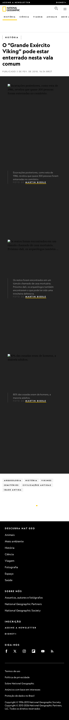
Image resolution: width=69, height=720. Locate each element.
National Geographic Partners (23, 604)
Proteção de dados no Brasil (19, 695)
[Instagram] (25, 652)
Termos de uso (12, 671)
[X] (16, 652)
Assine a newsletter (16, 2)
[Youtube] (44, 652)
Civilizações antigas (37, 485)
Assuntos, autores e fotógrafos (24, 597)
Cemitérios (11, 485)
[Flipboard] (34, 652)
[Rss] (53, 652)
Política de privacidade (17, 677)
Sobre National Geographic (19, 683)
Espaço (9, 573)
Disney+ (61, 2)
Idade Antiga (13, 490)
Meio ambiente (14, 541)
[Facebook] (7, 652)
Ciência (24, 17)
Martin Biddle (35, 182)
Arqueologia (13, 480)
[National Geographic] (4, 9)
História (10, 17)
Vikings (46, 480)
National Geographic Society (23, 610)
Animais (52, 17)
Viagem (38, 17)
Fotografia (11, 567)
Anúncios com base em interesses (22, 689)
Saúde (9, 580)
